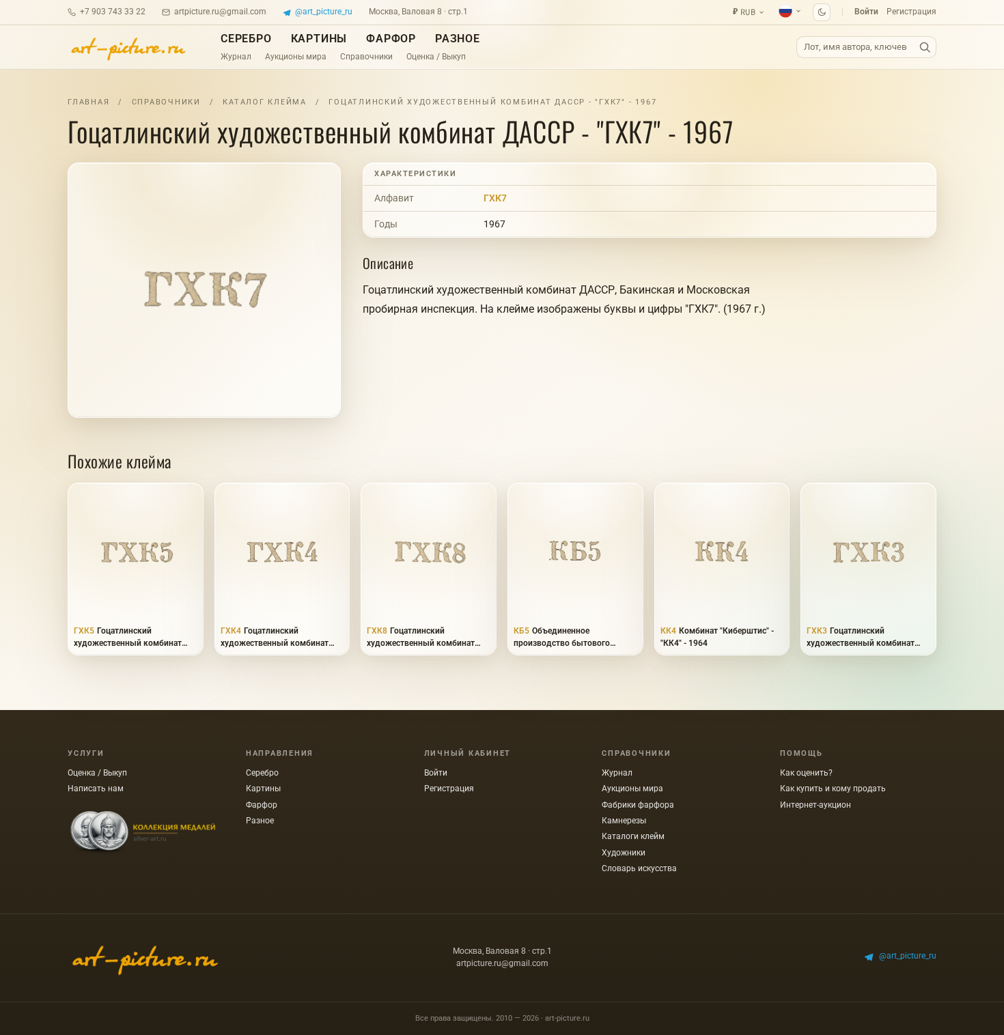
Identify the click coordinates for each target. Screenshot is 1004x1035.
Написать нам (96, 788)
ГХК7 (495, 198)
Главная (88, 102)
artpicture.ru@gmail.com (220, 11)
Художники (623, 852)
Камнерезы (624, 820)
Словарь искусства (639, 868)
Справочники (366, 56)
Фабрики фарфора (638, 805)
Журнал (236, 56)
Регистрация (911, 11)
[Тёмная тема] (822, 12)
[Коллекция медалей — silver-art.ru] (143, 832)
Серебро (246, 38)
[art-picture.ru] (128, 47)
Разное (457, 38)
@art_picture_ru (323, 11)
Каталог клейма (265, 102)
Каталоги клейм (633, 836)
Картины (319, 38)
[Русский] (790, 11)
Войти (866, 11)
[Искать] (925, 47)
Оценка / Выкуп (436, 56)
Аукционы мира (295, 56)
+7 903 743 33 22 (112, 11)
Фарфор (391, 38)
